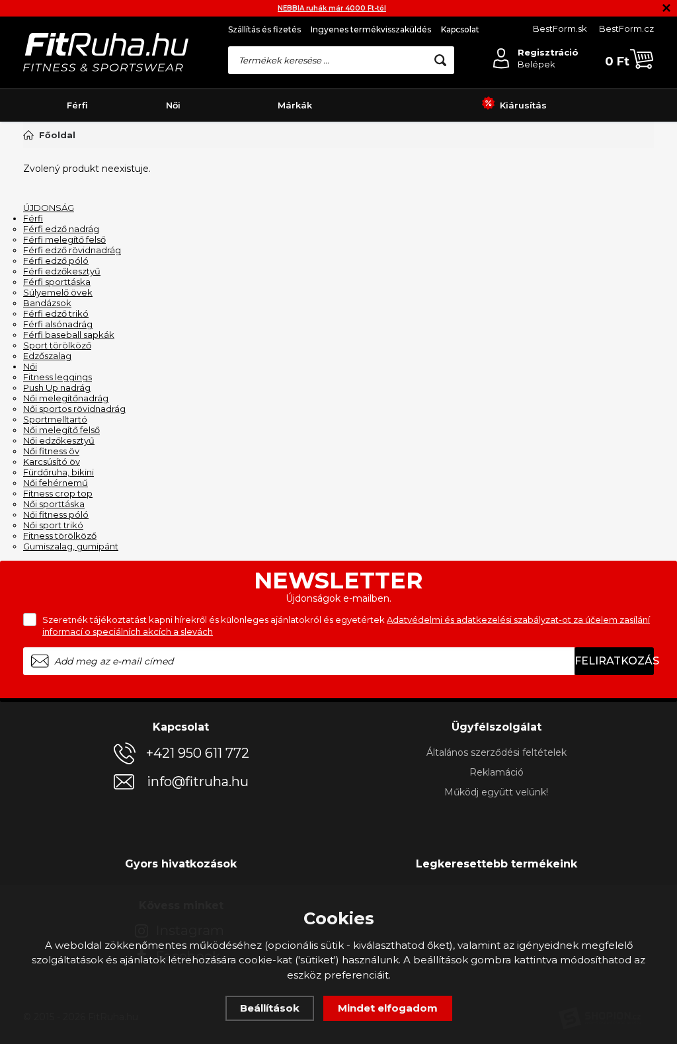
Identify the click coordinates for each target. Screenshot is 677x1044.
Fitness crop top (58, 493)
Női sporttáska (54, 504)
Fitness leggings (57, 377)
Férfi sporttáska (57, 281)
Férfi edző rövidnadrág (72, 250)
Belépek (536, 64)
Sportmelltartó (55, 419)
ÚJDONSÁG (48, 207)
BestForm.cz (626, 28)
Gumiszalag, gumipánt (70, 546)
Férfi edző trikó (56, 313)
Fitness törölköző (60, 535)
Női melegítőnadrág (65, 398)
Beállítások (269, 1008)
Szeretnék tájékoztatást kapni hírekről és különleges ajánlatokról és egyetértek (346, 625)
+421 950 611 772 (197, 753)
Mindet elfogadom (388, 1008)
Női (173, 105)
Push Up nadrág (57, 387)
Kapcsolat (460, 29)
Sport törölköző (57, 345)
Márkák (295, 105)
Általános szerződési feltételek (496, 752)
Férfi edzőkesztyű (61, 271)
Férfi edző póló (56, 260)
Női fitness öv (51, 451)
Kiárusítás (523, 105)
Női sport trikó (53, 525)
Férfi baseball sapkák (68, 334)
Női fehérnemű (55, 482)
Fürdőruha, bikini (58, 472)
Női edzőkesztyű (59, 440)
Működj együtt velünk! (496, 792)
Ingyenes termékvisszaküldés (371, 29)
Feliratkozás (614, 661)
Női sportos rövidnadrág (74, 408)
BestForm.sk (560, 28)
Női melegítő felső (61, 429)
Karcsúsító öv (51, 461)
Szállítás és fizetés (264, 29)
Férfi (77, 105)
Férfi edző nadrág (61, 228)
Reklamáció (496, 772)
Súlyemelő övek (58, 292)
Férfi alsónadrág (58, 324)
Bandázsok (47, 303)
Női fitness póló (56, 514)
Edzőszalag (47, 355)
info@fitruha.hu (198, 781)
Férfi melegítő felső (64, 239)
